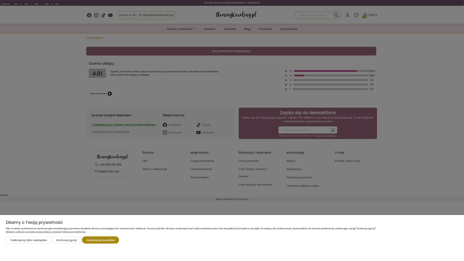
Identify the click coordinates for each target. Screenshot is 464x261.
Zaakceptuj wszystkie (100, 240)
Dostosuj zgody (66, 240)
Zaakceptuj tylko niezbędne (28, 240)
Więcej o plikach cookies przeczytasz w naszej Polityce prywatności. (46, 231)
